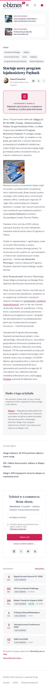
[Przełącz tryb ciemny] (43, 5)
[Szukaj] (35, 5)
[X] (21, 551)
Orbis (24, 57)
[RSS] (35, 551)
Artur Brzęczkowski (11, 57)
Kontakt (6, 683)
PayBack (33, 57)
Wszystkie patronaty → (13, 658)
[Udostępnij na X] (38, 81)
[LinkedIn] (13, 551)
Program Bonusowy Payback (15, 61)
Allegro (26, 52)
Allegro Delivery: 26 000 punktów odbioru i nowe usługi (23, 455)
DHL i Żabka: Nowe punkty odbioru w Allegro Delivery (23, 465)
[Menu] (27, 5)
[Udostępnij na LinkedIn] (33, 81)
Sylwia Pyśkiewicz (36, 61)
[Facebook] (28, 551)
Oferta (15, 683)
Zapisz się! (24, 537)
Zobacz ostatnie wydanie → (24, 544)
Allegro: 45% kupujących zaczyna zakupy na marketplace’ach (23, 475)
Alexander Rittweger (12, 52)
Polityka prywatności (18, 529)
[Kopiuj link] (44, 81)
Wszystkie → (40, 569)
